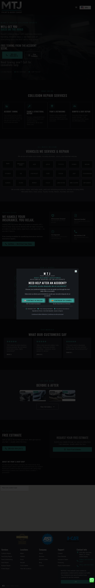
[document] (47, 294)
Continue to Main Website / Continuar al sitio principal (47, 314)
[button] (76, 271)
